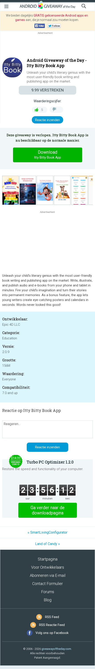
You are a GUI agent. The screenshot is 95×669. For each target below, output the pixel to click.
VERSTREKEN (47, 90)
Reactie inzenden (47, 120)
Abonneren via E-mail (47, 575)
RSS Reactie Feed (52, 625)
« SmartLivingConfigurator (47, 532)
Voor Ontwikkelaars (47, 567)
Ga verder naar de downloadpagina (47, 510)
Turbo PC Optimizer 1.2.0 (50, 462)
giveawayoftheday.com (56, 648)
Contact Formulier (47, 583)
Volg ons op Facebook (52, 633)
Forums (47, 591)
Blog (47, 600)
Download (47, 154)
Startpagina (47, 559)
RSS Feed (52, 617)
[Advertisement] (47, 46)
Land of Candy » (47, 544)
